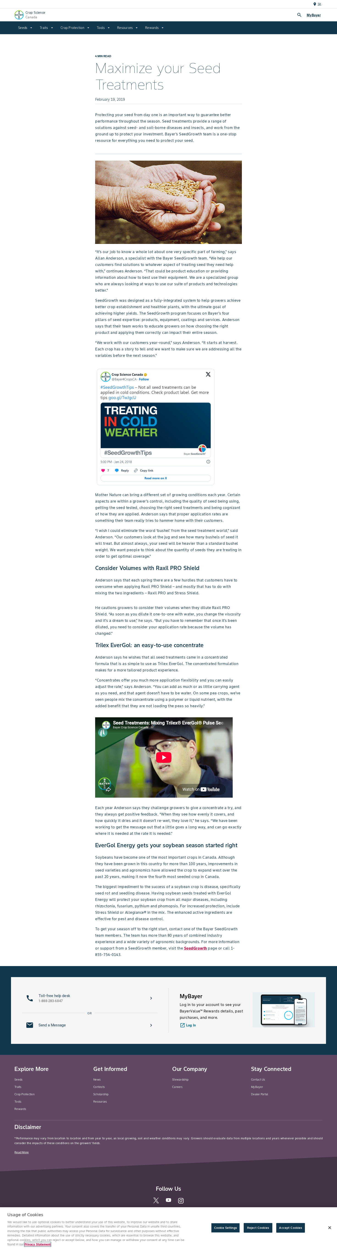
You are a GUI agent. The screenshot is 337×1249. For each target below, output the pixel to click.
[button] (89, 998)
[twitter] (156, 1202)
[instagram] (181, 1203)
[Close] (330, 1228)
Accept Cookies (290, 1228)
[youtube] (168, 1201)
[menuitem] (25, 27)
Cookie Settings (225, 1228)
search (299, 15)
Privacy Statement (38, 1244)
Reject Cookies (258, 1228)
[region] (168, 1228)
